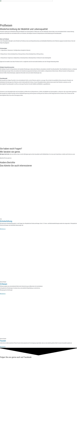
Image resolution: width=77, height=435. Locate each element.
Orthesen (3, 284)
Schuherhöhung (6, 221)
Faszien (3, 341)
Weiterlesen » (3, 229)
